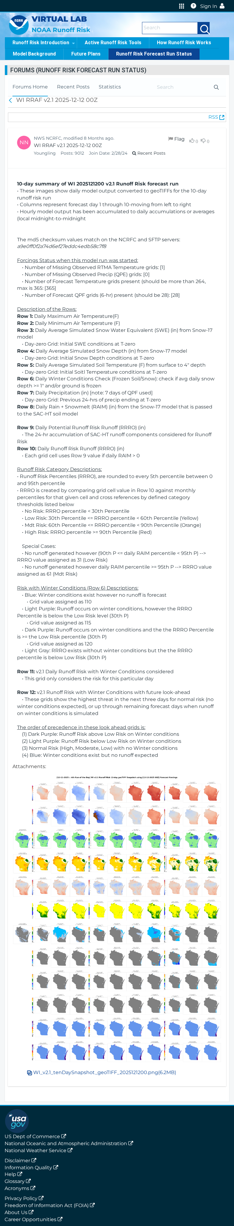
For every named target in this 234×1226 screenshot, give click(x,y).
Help (11, 1174)
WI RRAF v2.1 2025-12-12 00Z (68, 145)
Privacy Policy (22, 1198)
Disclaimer (18, 1160)
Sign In (208, 6)
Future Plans (86, 54)
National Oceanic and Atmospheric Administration (66, 1143)
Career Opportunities (31, 1219)
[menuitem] (30, 87)
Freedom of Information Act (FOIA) (47, 1205)
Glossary (15, 1181)
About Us (17, 1212)
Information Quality (29, 1167)
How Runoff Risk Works (184, 42)
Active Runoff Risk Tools (113, 42)
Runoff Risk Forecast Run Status (154, 54)
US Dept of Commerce (33, 1136)
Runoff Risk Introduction (40, 42)
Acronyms (17, 1188)
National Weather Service (36, 1150)
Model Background (34, 54)
